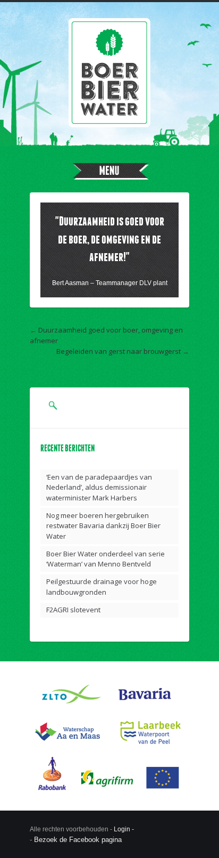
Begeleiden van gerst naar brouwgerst (118, 351)
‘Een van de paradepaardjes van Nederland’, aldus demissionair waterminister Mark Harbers (99, 487)
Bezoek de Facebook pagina (78, 840)
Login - (125, 829)
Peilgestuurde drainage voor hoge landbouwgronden (101, 587)
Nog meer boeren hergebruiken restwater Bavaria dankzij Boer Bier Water (103, 526)
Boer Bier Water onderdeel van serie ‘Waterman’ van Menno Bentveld (105, 559)
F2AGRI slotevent (73, 609)
